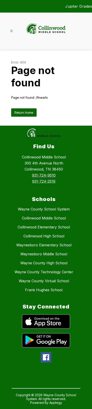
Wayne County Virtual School (44, 281)
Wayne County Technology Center (44, 272)
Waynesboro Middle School (43, 254)
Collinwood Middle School (44, 218)
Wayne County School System (44, 209)
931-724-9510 (44, 175)
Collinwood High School (43, 236)
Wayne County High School (43, 263)
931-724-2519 (43, 181)
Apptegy (55, 403)
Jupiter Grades (78, 6)
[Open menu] (11, 31)
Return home (24, 112)
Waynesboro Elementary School (43, 245)
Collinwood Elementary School (44, 227)
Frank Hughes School (44, 290)
